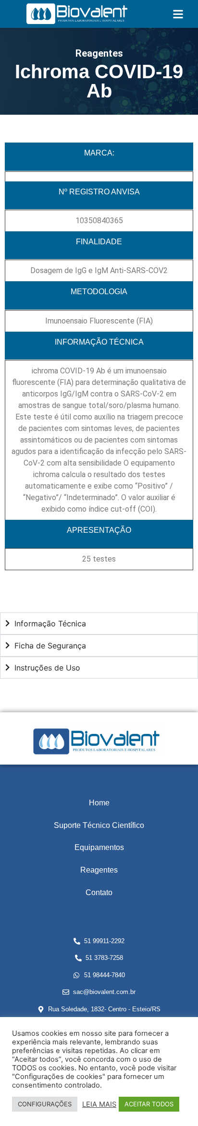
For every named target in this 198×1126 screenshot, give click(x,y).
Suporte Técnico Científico (99, 825)
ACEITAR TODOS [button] (148, 1104)
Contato (99, 892)
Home (99, 803)
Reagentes (99, 870)
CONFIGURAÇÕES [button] (45, 1104)
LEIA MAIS (99, 1104)
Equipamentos (99, 847)
